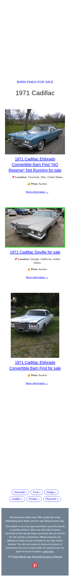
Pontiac (33, 498)
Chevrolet (19, 492)
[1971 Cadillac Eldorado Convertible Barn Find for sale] (35, 356)
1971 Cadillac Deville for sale (35, 252)
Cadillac (16, 498)
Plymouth (51, 498)
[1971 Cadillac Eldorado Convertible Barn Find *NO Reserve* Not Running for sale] (35, 153)
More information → (37, 191)
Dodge (50, 492)
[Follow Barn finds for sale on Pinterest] (35, 567)
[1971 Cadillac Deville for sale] (35, 246)
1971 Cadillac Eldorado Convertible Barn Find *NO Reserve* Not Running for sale (35, 164)
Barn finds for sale (35, 82)
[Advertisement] (35, 36)
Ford (35, 492)
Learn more (48, 551)
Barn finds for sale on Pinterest (47, 557)
